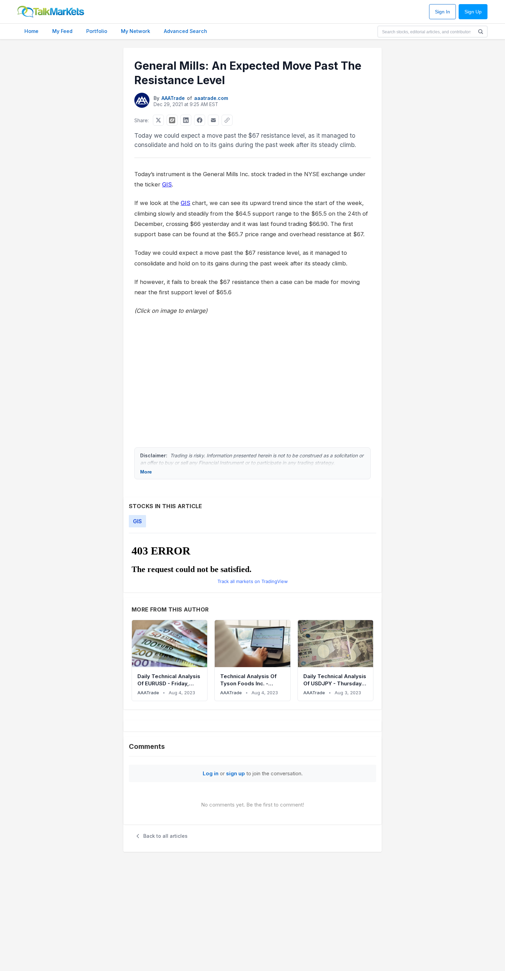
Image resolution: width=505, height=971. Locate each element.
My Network (135, 31)
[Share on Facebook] (199, 120)
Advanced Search (185, 31)
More (146, 472)
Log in (210, 773)
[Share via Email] (213, 120)
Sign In (442, 11)
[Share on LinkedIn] (185, 120)
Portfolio (96, 31)
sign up (235, 773)
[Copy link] (227, 120)
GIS (167, 184)
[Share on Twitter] (158, 120)
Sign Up (473, 11)
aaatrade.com (211, 98)
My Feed (62, 31)
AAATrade (173, 98)
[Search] (480, 31)
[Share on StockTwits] (172, 120)
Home (31, 31)
